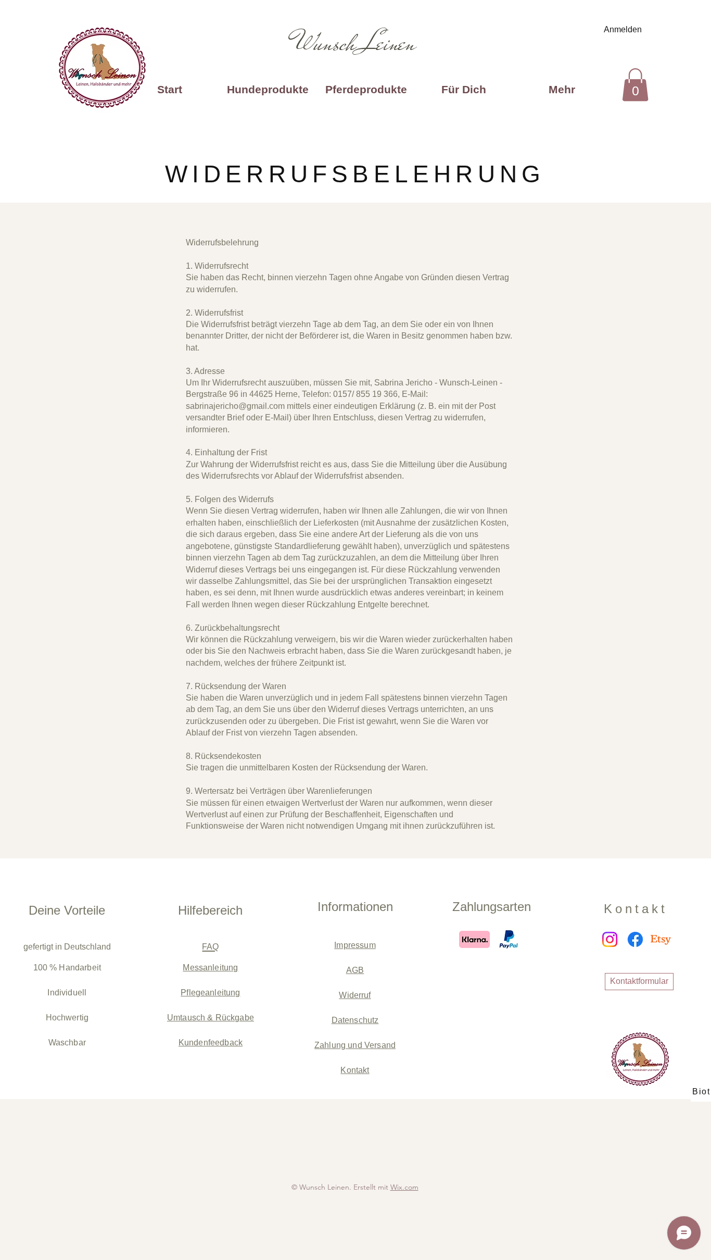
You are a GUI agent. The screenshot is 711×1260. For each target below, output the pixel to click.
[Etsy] (661, 939)
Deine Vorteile (67, 910)
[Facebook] (635, 939)
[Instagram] (610, 939)
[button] (635, 84)
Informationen (355, 907)
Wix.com (404, 1187)
